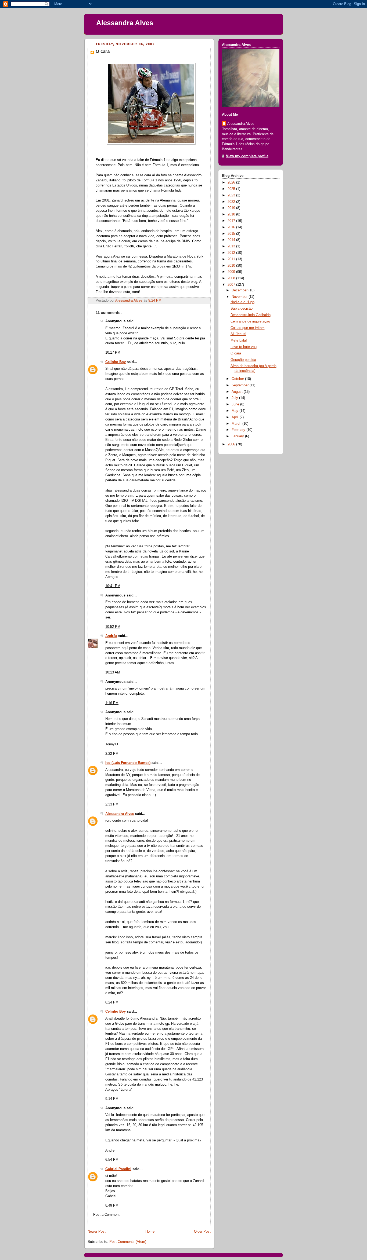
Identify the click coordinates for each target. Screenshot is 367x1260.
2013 (232, 246)
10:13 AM (112, 672)
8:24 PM (111, 1002)
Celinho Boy (115, 362)
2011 (232, 259)
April (236, 417)
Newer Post (97, 1231)
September (241, 385)
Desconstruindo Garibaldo (251, 315)
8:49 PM (111, 1205)
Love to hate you (244, 347)
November (240, 297)
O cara (236, 353)
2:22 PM (111, 754)
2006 (232, 444)
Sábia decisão (242, 308)
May (235, 411)
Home (149, 1231)
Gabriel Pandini (118, 1169)
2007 (232, 285)
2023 (232, 195)
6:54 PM (111, 1160)
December (240, 290)
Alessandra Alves (124, 23)
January (238, 436)
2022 (232, 202)
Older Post (202, 1231)
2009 (232, 272)
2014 (232, 240)
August (238, 392)
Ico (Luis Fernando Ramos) (127, 763)
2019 (232, 208)
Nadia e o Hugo (242, 302)
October (238, 379)
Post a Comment (106, 1215)
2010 (232, 266)
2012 (232, 253)
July (235, 398)
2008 (232, 278)
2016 (232, 227)
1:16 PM (111, 703)
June (236, 404)
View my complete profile (247, 156)
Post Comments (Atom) (127, 1242)
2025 (232, 189)
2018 (232, 214)
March (237, 424)
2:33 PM (111, 804)
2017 (232, 221)
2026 (232, 182)
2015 (232, 234)
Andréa (111, 636)
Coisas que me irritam (248, 328)
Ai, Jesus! (238, 334)
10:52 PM (112, 627)
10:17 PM (112, 352)
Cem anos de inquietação (250, 321)
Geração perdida (243, 360)
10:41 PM (112, 586)
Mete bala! (239, 340)
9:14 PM (111, 1099)
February (239, 430)
